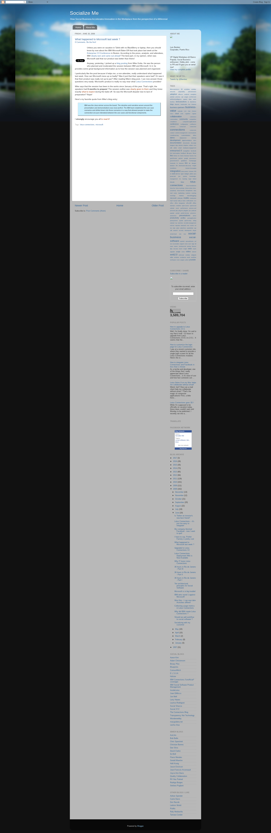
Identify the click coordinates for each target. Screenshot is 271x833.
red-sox (172, 225)
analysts (186, 94)
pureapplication (191, 218)
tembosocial (182, 246)
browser (194, 104)
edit (171, 148)
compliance (173, 121)
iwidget (186, 174)
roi (195, 225)
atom (194, 99)
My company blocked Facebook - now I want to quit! (184, 531)
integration (175, 171)
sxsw (186, 244)
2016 (175, 461)
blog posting (122, 63)
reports (177, 225)
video (188, 251)
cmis (181, 113)
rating (194, 220)
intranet (191, 171)
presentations (184, 216)
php (177, 210)
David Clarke (175, 751)
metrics (181, 195)
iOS (195, 171)
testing (189, 246)
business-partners (177, 107)
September (180, 502)
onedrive (178, 205)
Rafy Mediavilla (176, 812)
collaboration (176, 116)
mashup (194, 193)
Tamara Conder (176, 815)
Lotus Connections (144, 81)
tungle (185, 248)
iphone (178, 174)
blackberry (193, 102)
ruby (174, 228)
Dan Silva (174, 748)
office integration (180, 203)
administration (192, 91)
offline (194, 203)
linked (194, 179)
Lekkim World (175, 805)
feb (171, 153)
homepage (192, 160)
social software (180, 440)
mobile (186, 198)
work (188, 257)
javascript (173, 176)
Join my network (183, 445)
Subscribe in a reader (178, 274)
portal (177, 213)
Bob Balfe (174, 738)
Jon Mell (173, 697)
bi (188, 102)
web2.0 (173, 254)
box (189, 104)
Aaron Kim (174, 658)
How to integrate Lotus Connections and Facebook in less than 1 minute (182, 364)
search (175, 230)
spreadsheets (190, 241)
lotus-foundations (191, 185)
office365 (189, 203)
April (177, 633)
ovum (177, 208)
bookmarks (184, 104)
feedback (183, 153)
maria (175, 193)
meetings (172, 195)
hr (177, 163)
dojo (176, 145)
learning (185, 179)
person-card (192, 208)
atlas (190, 99)
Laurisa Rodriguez (177, 703)
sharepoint (188, 230)
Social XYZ (174, 709)
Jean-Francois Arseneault (180, 770)
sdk (171, 230)
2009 (175, 486)
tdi (195, 244)
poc (190, 210)
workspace (173, 260)
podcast (194, 210)
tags (193, 244)
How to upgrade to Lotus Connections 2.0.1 (180, 328)
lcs (180, 179)
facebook (193, 151)
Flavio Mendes (176, 757)
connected (183, 126)
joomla (185, 176)
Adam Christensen (177, 661)
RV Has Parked (176, 779)
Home (78, 27)
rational (172, 223)
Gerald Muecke (176, 760)
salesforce (183, 228)
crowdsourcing (174, 135)
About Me (90, 27)
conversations (192, 133)
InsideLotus (175, 690)
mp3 (171, 200)
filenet (194, 153)
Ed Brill (173, 754)
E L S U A (174, 673)
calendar (180, 111)
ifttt (177, 165)
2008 (175, 489)
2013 (175, 472)
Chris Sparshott (176, 742)
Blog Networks (183, 448)
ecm (195, 145)
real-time (180, 223)
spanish (182, 241)
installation (173, 168)
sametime (190, 228)
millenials (180, 198)
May (177, 629)
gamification (173, 158)
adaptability (181, 91)
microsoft (99, 125)
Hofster (173, 676)
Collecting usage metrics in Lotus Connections (184, 607)
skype (194, 230)
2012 (175, 475)
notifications (189, 200)
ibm (186, 163)
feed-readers (176, 153)
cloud (177, 113)
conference (174, 124)
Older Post (158, 205)
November (179, 495)
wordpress (183, 257)
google (186, 158)
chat (189, 111)
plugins (185, 210)
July (177, 509)
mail (171, 193)
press (194, 215)
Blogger (140, 826)
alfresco (180, 94)
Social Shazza (176, 706)
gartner (181, 158)
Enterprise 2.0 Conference (99, 53)
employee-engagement (189, 148)
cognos (194, 113)
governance (192, 158)
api (182, 97)
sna (180, 234)
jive (179, 176)
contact (172, 133)
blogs (172, 104)
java (195, 174)
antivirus (177, 97)
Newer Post (81, 205)
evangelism (186, 151)
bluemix (177, 104)
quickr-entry (187, 220)
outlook (172, 208)
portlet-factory (185, 213)
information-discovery (185, 165)
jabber (191, 174)
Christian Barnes (177, 745)
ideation (172, 165)
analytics (193, 94)
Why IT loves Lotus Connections (182, 562)
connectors (193, 130)
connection (193, 126)
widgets (193, 255)
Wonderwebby (176, 719)
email (180, 148)
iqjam (182, 174)
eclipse (191, 145)
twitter (190, 248)
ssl (195, 241)
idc (190, 163)
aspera (185, 99)
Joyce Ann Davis (177, 773)
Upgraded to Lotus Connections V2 (182, 549)
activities (187, 89)
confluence (193, 124)
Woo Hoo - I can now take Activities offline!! (185, 601)
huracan (181, 163)
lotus (182, 182)
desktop (194, 138)
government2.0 (174, 160)
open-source (185, 205)
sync (189, 244)
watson (194, 251)
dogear (172, 145)
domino (181, 145)
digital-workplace (187, 140)
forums (192, 156)
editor (175, 148)
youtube (192, 260)
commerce (193, 116)
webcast (181, 255)
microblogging (191, 195)
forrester (186, 156)
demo (172, 138)
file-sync (189, 153)
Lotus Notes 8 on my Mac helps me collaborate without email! (183, 384)
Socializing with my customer (182, 624)
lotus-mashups (180, 188)
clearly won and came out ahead (105, 56)
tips (171, 248)
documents (186, 143)
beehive (172, 102)
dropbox (185, 145)
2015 (175, 465)
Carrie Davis (175, 799)
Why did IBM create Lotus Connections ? (185, 613)
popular (172, 213)
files (171, 156)
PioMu (172, 809)
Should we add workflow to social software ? (184, 618)
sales (177, 228)
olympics (172, 205)
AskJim (173, 735)
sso (171, 244)
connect (172, 126)
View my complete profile (180, 70)
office (171, 203)
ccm (185, 111)
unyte (194, 248)
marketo (188, 193)
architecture (192, 97)
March (178, 636)
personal (172, 210)
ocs (195, 200)
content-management (181, 133)
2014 (175, 468)
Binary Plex (175, 664)
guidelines (184, 160)
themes (194, 246)
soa (185, 234)
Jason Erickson (176, 767)
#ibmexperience (174, 89)
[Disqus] (119, 163)
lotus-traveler (181, 190)
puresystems (174, 220)
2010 (175, 482)
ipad (173, 174)
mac (195, 190)
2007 (175, 647)
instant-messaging (190, 168)
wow (178, 260)
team (171, 246)
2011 (175, 479)
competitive (192, 119)
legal (190, 179)
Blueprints (174, 667)
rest (188, 225)
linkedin (172, 182)
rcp (176, 223)
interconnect (184, 171)
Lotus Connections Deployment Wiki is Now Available (183, 556)
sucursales (176, 244)
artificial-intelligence (176, 99)
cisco (171, 113)
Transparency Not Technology (182, 715)
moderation (193, 198)
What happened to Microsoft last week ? (97, 39)
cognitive (187, 113)
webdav (187, 255)
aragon (186, 97)
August (178, 506)
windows (176, 257)
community (183, 119)
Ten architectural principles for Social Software (183, 586)
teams (176, 246)
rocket (192, 225)
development (175, 140)
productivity (174, 218)
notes (184, 200)
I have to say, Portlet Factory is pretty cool (184, 538)
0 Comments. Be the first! (85, 42)
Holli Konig (174, 764)
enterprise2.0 (176, 150)
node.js (180, 200)
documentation (176, 143)
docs (194, 140)
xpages (182, 260)
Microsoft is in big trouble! (185, 591)
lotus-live (172, 188)
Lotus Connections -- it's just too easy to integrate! (184, 523)
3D (182, 89)
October (178, 499)
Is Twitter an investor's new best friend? (183, 517)
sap (195, 228)
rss (171, 228)
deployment (183, 138)
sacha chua (175, 725)
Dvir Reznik (175, 802)
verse (183, 251)
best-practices (181, 102)
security (181, 230)
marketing (181, 193)
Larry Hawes (175, 700)
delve (194, 135)
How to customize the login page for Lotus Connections (181, 346)
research (183, 225)
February (179, 640)
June (177, 513)
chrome (194, 111)
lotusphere (189, 190)
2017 (175, 458)
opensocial (193, 205)
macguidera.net (176, 722)
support (182, 244)
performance (184, 208)
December (179, 492)
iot (170, 174)
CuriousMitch (175, 670)
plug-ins (180, 210)
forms (182, 156)
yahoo (187, 260)
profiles (183, 218)
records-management (190, 223)
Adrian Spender (176, 796)
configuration (184, 124)
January (178, 643)
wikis (171, 257)
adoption (173, 94)
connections (177, 129)
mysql (175, 200)
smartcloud (173, 234)
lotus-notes (188, 188)
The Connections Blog (179, 712)
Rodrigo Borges (176, 783)
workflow (193, 257)
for (179, 156)
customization (185, 135)
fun (195, 156)
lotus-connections (87, 125)
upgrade (172, 251)
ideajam (194, 163)
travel (180, 248)
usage (178, 251)
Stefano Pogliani (176, 786)
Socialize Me (84, 13)
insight (194, 165)
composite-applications (189, 121)
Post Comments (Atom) (96, 211)
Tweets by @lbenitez (178, 79)
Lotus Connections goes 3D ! (182, 403)
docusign (193, 143)
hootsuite (172, 163)
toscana (175, 248)
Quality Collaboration (178, 776)
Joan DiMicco (175, 693)
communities (174, 119)
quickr (181, 220)
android (172, 97)
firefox (175, 156)
